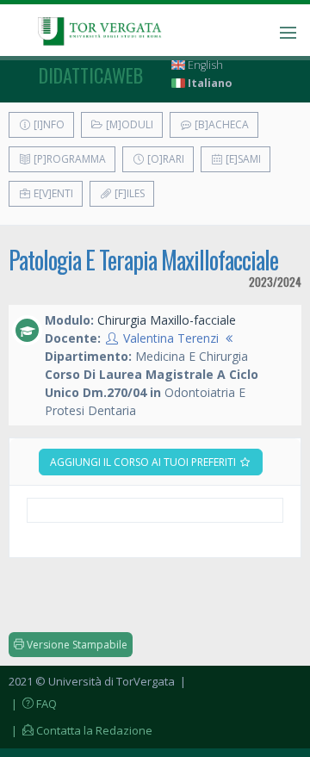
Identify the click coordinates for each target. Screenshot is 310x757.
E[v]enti (52, 193)
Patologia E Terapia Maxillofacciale (143, 259)
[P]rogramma (68, 159)
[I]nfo (48, 124)
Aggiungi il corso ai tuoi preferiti (144, 462)
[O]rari (164, 159)
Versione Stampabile (75, 644)
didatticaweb (91, 75)
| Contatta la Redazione (80, 730)
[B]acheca (220, 124)
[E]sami (242, 159)
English (204, 65)
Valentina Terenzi (171, 338)
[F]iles (128, 193)
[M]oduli (128, 124)
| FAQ (33, 703)
